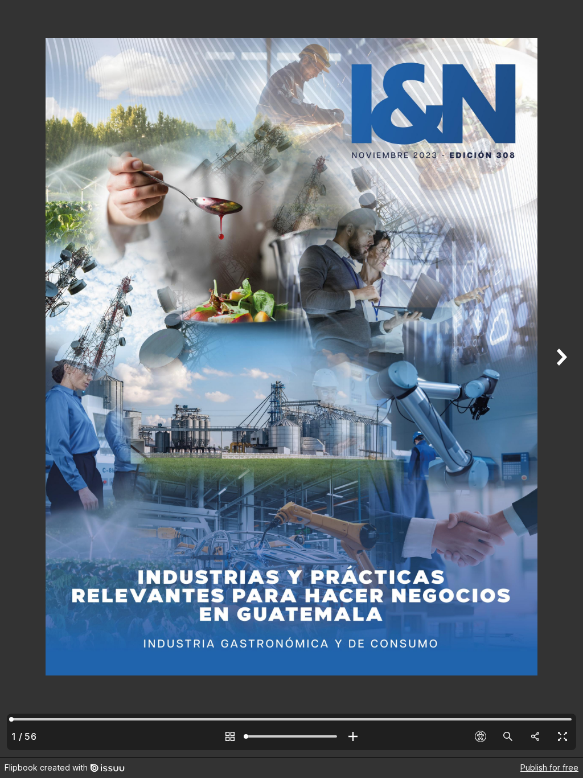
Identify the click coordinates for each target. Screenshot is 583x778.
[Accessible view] (480, 736)
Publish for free (549, 767)
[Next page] (560, 378)
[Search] (507, 736)
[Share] (535, 736)
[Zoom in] (353, 736)
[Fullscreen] (562, 736)
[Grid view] (230, 736)
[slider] (291, 736)
